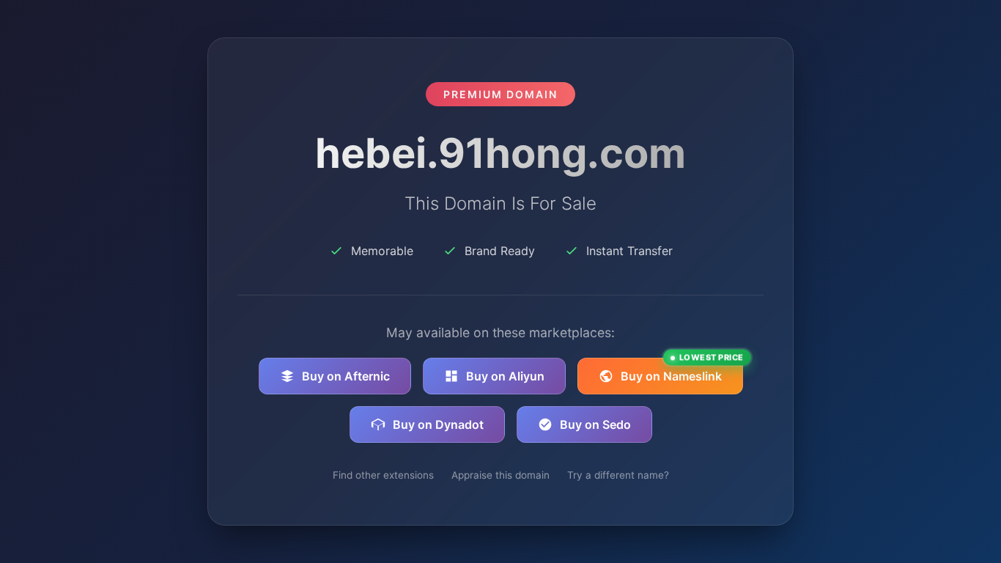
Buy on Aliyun (505, 376)
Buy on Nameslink (682, 370)
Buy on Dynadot (438, 424)
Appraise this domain (500, 475)
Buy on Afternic (346, 376)
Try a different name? (618, 475)
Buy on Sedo (595, 424)
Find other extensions (383, 475)
